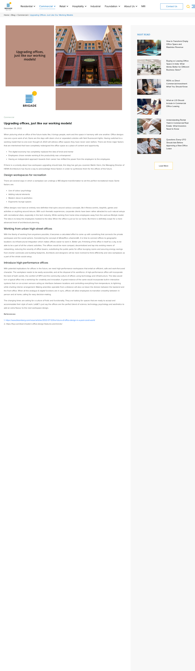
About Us (129, 6)
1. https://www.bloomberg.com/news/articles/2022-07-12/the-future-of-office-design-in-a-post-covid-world (49, 320)
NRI (143, 6)
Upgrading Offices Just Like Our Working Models (51, 15)
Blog (13, 15)
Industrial (95, 6)
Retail (63, 6)
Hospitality (78, 6)
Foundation (111, 6)
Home (6, 15)
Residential (27, 6)
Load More (163, 166)
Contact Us (171, 6)
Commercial (46, 6)
